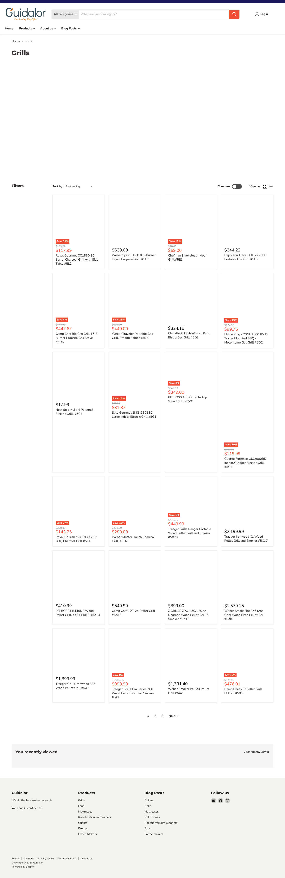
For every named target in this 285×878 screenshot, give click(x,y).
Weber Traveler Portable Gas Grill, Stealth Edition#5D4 (132, 336)
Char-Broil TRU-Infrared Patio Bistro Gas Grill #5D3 (189, 335)
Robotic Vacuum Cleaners (94, 817)
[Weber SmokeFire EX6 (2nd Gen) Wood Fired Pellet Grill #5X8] (247, 576)
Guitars (82, 823)
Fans (81, 806)
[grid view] (265, 186)
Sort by (57, 186)
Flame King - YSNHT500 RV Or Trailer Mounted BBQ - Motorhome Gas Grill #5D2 (246, 338)
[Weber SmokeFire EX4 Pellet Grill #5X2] (191, 654)
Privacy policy (46, 858)
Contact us (86, 858)
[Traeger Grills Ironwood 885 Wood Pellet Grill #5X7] (78, 652)
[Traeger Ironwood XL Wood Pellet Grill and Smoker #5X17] (247, 502)
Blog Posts (69, 28)
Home (9, 28)
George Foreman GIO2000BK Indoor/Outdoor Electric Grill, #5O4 (245, 463)
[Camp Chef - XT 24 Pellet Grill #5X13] (135, 576)
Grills (81, 800)
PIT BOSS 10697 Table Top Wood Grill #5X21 (187, 399)
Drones (82, 828)
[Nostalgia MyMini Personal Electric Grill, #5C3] (78, 376)
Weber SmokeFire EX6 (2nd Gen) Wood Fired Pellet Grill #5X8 (244, 615)
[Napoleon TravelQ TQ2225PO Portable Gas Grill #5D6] (247, 221)
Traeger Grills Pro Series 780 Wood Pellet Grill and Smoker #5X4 (133, 693)
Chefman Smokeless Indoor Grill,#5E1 (187, 257)
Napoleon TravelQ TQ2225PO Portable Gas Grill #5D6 (245, 257)
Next (172, 716)
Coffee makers (153, 834)
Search (15, 858)
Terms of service (67, 858)
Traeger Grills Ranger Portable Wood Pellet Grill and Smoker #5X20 (189, 533)
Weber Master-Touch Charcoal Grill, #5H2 (133, 539)
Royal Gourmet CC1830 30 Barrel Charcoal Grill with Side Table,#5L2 (77, 259)
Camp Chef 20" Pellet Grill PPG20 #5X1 (243, 691)
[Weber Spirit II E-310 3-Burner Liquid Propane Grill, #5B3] (135, 221)
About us (47, 28)
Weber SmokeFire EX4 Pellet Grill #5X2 (188, 691)
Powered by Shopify (23, 867)
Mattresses (85, 811)
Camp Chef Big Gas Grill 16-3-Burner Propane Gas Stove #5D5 (77, 338)
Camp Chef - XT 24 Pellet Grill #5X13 (133, 613)
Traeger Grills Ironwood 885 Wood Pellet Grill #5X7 (76, 686)
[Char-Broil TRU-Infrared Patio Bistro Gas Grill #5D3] (191, 299)
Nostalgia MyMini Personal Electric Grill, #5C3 (74, 412)
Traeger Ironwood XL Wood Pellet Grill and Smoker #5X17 (246, 539)
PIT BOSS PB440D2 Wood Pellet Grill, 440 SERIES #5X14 (78, 613)
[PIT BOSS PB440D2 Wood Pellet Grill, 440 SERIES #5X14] (78, 576)
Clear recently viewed (256, 751)
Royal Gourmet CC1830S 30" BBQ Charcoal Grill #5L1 (77, 539)
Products (26, 28)
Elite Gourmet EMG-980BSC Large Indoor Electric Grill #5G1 (134, 415)
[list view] (270, 186)
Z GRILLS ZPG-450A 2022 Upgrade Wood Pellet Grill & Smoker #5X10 (188, 615)
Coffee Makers (87, 834)
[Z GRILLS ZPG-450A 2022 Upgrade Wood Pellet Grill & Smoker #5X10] (191, 576)
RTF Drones (152, 817)
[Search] (234, 14)
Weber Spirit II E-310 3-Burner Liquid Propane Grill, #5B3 (134, 257)
